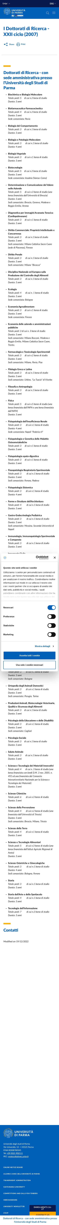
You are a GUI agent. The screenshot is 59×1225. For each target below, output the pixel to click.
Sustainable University (14, 1187)
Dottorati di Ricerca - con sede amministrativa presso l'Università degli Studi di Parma (30, 1220)
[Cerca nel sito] (48, 13)
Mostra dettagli (42, 646)
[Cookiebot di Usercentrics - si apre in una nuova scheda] (36, 557)
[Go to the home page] (15, 11)
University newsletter (14, 1206)
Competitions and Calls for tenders (20, 1193)
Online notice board (13, 1167)
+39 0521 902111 (15, 1153)
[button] (7, 3)
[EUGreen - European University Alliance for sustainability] (17, 16)
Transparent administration (17, 1180)
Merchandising (10, 1200)
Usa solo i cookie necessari (29, 665)
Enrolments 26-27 (43, 1208)
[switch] (52, 616)
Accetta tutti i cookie (29, 655)
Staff (5, 1213)
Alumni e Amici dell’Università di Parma (21, 1174)
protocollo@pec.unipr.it (18, 1157)
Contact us (42, 1215)
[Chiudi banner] (55, 558)
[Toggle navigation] (54, 12)
